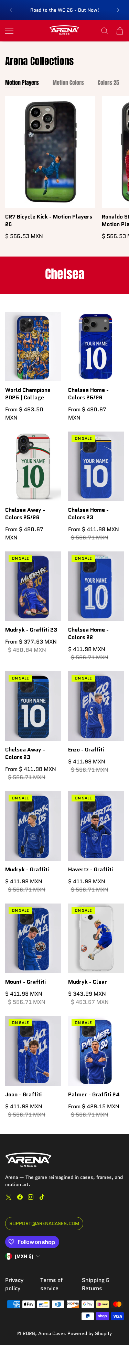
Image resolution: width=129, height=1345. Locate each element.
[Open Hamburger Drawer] (9, 31)
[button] (10, 9)
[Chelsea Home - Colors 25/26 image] (96, 346)
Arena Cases (52, 1333)
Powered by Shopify (89, 1333)
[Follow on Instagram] (30, 1197)
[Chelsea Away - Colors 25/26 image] (33, 466)
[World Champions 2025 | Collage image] (33, 346)
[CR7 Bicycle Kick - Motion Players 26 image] (50, 152)
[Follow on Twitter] (8, 1197)
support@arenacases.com (44, 1223)
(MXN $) (24, 1256)
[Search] (104, 31)
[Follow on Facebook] (20, 1197)
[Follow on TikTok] (42, 1197)
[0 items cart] (120, 31)
